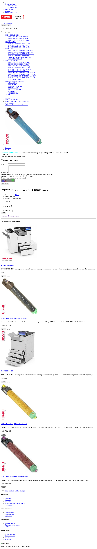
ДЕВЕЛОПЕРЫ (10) (15, 86)
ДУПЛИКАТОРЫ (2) (15, 59)
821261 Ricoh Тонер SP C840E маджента (14, 476)
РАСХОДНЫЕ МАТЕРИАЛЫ (14, 81)
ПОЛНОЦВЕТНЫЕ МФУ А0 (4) (19, 71)
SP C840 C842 (9, 103)
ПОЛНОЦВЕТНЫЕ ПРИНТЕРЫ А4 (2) (21, 54)
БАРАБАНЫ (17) (13, 84)
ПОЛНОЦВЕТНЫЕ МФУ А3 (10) (19, 45)
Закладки (8, 537)
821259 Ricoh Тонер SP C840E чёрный (14, 318)
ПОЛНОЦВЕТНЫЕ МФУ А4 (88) (19, 67)
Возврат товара (9, 514)
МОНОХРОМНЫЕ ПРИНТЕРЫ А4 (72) (21, 72)
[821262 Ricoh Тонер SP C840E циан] (23, 144)
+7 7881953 (6, 23)
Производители (10, 523)
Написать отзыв (13, 216)
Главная (7, 98)
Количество (4, 210)
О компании (9, 505)
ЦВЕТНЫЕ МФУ (10, 42)
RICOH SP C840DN (7, 265)
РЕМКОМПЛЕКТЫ (11, 60)
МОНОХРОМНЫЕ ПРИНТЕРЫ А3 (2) (21, 52)
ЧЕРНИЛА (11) (13, 88)
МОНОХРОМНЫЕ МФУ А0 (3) (18, 40)
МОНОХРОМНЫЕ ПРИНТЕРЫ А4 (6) (21, 50)
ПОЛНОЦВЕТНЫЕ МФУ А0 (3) (19, 47)
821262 (17, 491)
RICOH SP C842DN (7, 371)
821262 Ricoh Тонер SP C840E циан (16, 105)
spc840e (11, 491)
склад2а (22, 491)
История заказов (10, 536)
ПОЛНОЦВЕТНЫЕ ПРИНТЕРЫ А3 (17, 101)
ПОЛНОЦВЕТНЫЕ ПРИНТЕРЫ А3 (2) (21, 55)
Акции (7, 526)
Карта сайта (8, 516)
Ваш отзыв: (4, 172)
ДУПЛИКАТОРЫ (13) (15, 79)
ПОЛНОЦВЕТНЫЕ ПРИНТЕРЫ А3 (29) (21, 77)
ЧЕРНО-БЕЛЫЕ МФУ (12, 35)
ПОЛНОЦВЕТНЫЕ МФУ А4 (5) (19, 43)
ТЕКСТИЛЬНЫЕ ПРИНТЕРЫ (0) (19, 57)
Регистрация (12, 6)
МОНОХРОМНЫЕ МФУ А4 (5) (18, 37)
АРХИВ (7, 95)
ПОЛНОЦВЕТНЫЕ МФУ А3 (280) (19, 69)
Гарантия (8, 501)
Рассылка (8, 539)
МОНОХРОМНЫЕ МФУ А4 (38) (19, 62)
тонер (6, 491)
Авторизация (12, 7)
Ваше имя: (4, 164)
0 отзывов (4, 216)
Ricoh (17, 195)
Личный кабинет (10, 534)
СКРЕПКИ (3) (13, 93)
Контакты (8, 498)
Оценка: (3, 176)
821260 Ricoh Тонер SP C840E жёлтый (14, 424)
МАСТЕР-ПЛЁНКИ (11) (16, 89)
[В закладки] (7, 276)
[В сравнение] (9, 276)
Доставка (8, 500)
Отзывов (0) (8, 149)
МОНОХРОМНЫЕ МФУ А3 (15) (19, 38)
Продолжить (5, 183)
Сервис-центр (9, 512)
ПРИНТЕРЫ (9, 48)
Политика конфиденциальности (15, 503)
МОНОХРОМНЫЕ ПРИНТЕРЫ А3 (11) (21, 74)
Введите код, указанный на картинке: (13, 178)
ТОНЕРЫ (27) (13, 83)
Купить (3, 212)
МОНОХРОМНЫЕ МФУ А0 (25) (19, 66)
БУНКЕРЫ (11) (13, 91)
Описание (8, 148)
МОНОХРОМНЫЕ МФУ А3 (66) (19, 64)
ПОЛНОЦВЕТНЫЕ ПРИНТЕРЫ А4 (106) (22, 76)
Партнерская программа (12, 525)
